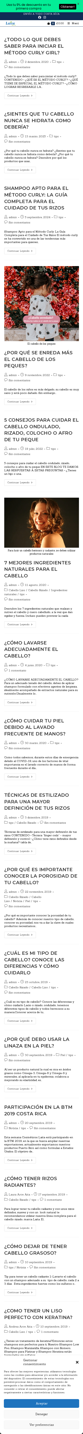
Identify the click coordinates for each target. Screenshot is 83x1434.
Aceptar (41, 1403)
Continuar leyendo (22, 95)
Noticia (17, 901)
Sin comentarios (19, 67)
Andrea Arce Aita (20, 1326)
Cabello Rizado (38, 590)
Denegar (42, 1414)
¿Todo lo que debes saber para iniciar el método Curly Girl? (34, 46)
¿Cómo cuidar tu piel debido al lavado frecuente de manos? (35, 727)
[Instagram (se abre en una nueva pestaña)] (44, 17)
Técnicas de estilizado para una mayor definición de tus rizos (37, 801)
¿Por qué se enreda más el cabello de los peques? (38, 359)
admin (13, 62)
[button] (77, 1362)
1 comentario (17, 670)
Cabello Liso (17, 590)
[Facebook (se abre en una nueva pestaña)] (39, 17)
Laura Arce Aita (19, 1194)
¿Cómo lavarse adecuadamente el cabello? (31, 649)
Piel (27, 901)
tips (59, 62)
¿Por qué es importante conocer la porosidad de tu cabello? (41, 876)
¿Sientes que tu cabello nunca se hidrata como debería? (39, 120)
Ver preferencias (41, 1425)
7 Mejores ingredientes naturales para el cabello (37, 569)
